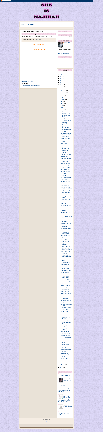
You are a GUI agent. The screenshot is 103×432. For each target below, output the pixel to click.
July (62, 101)
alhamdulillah (64, 315)
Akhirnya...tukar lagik (66, 154)
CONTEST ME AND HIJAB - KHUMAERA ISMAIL (66, 140)
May (62, 105)
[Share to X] (38, 39)
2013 (61, 84)
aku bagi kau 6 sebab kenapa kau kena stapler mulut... (66, 135)
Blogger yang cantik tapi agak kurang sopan (65, 115)
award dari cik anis (65, 335)
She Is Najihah (27, 24)
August (63, 99)
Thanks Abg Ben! (65, 291)
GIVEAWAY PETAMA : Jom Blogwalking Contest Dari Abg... (66, 160)
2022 (61, 72)
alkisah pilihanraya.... (66, 163)
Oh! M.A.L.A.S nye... (66, 171)
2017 (61, 80)
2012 (61, 86)
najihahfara (67, 42)
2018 (61, 78)
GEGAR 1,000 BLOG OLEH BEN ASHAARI (66, 346)
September (64, 97)
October (63, 95)
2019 (61, 76)
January (63, 364)
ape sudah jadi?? (65, 156)
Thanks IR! (63, 203)
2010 (61, 367)
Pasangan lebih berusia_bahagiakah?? (66, 322)
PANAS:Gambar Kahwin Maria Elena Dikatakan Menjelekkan (64, 390)
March (62, 109)
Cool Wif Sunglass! (65, 262)
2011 (61, 89)
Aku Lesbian (63, 385)
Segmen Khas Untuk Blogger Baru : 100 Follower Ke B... (66, 243)
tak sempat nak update (66, 362)
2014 (61, 82)
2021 (61, 74)
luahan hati (28, 41)
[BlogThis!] (37, 39)
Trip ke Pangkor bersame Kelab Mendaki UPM (65, 355)
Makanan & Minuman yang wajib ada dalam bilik (66, 225)
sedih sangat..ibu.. (65, 169)
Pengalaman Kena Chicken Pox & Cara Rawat (63, 413)
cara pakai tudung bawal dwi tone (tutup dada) (67, 407)
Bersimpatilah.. (64, 239)
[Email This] (36, 39)
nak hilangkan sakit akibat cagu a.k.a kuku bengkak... (65, 192)
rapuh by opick (64, 326)
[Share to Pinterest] (40, 39)
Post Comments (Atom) (29, 81)
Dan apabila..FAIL (65, 279)
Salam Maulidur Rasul (66, 270)
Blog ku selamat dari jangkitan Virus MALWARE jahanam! (66, 248)
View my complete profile (64, 53)
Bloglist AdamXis (65, 289)
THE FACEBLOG (65, 185)
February (63, 112)
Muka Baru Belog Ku (66, 177)
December (63, 90)
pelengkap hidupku (65, 264)
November (63, 92)
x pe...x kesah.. (64, 179)
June (62, 103)
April (62, 107)
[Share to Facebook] (39, 39)
